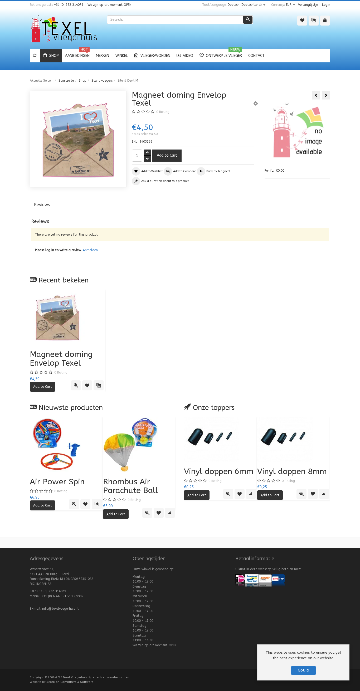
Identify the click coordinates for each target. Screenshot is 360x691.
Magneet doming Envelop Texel (61, 359)
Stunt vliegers (102, 80)
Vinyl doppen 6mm (219, 471)
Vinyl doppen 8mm (292, 471)
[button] (256, 104)
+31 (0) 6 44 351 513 (57, 596)
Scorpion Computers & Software (69, 682)
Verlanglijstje (308, 5)
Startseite (66, 80)
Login (326, 5)
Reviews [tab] (42, 204)
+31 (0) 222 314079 (68, 5)
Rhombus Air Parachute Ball (130, 486)
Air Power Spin (57, 481)
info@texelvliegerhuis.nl (60, 608)
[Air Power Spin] (66, 444)
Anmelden (90, 250)
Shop (82, 80)
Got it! (303, 670)
